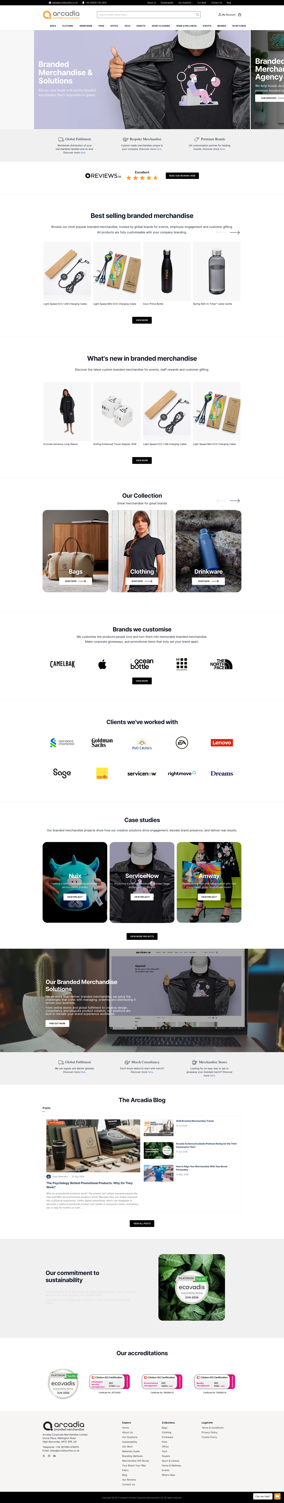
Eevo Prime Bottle (153, 303)
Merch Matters (56, 1122)
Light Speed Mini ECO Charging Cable (114, 303)
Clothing (166, 1432)
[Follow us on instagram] (49, 1456)
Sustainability (129, 1441)
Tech (164, 1451)
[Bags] (75, 551)
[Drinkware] (208, 551)
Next (234, 233)
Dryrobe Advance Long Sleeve (60, 444)
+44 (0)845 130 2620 (96, 2)
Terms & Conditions (213, 1427)
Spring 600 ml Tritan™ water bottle (212, 303)
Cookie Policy (209, 1437)
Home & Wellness (171, 1465)
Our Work (127, 1446)
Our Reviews (129, 1479)
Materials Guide (131, 1451)
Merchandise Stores (213, 1062)
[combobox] (149, 14)
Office (165, 1446)
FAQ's (125, 1470)
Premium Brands (213, 139)
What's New (168, 1474)
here (82, 152)
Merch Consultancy (145, 1062)
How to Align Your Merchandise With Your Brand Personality (201, 1168)
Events (165, 1470)
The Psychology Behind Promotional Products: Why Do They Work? (89, 1185)
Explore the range (55, 92)
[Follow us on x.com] (44, 1456)
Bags (164, 1427)
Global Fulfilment (78, 139)
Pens (164, 1441)
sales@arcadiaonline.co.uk (65, 2)
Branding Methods (132, 1456)
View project (75, 897)
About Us (127, 1432)
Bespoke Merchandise (145, 139)
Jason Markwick (60, 1176)
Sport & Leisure (170, 1460)
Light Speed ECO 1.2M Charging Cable (65, 303)
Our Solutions (129, 1437)
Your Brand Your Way (134, 1465)
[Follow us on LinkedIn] (54, 1456)
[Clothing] (142, 551)
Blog (124, 1474)
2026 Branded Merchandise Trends (195, 1121)
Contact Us (128, 1484)
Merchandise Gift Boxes (135, 1460)
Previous (221, 373)
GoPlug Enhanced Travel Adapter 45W (114, 444)
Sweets (166, 1456)
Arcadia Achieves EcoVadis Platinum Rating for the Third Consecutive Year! (206, 1145)
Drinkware (167, 1437)
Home (125, 1427)
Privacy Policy (209, 1432)
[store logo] (61, 14)
